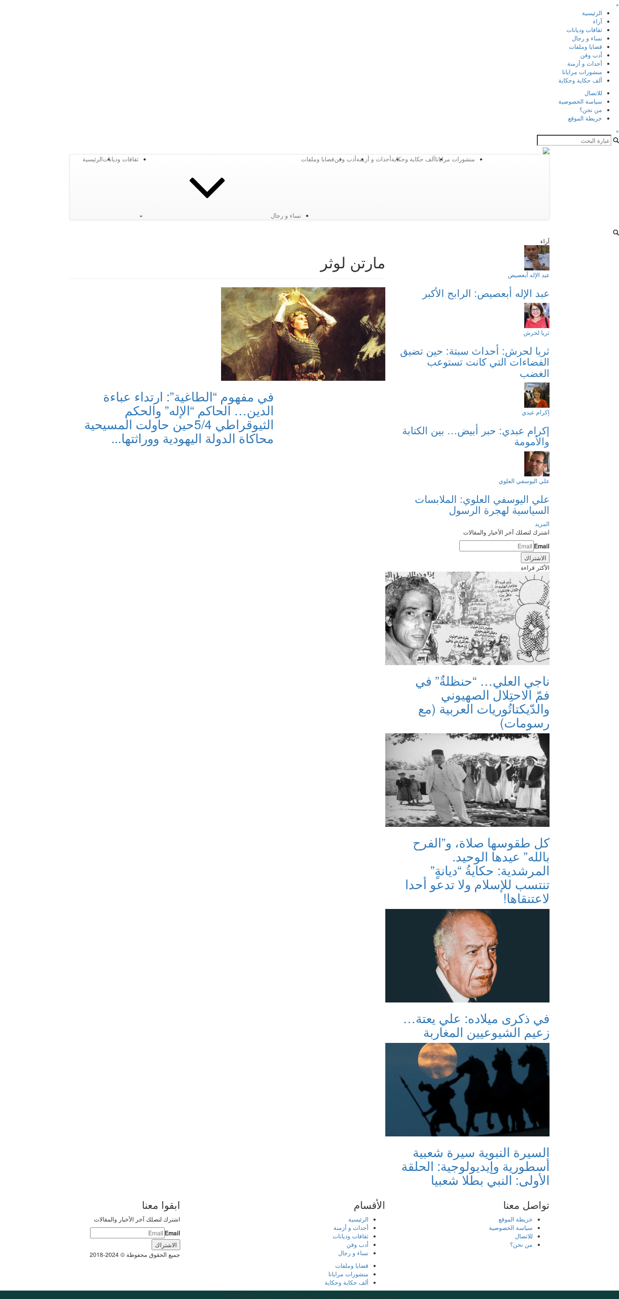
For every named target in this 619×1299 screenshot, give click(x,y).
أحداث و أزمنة (584, 63)
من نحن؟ (590, 109)
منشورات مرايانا (582, 71)
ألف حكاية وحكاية (580, 80)
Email (542, 546)
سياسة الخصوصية (580, 101)
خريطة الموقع (585, 118)
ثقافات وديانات (584, 29)
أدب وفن (591, 55)
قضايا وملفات (585, 46)
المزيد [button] (542, 523)
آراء (597, 21)
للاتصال (593, 92)
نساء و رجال (587, 38)
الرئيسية (592, 12)
